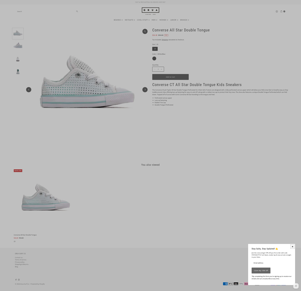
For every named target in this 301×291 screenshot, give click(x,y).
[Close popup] (292, 247)
